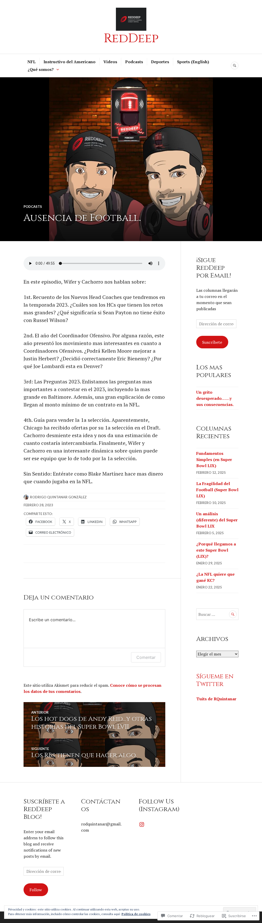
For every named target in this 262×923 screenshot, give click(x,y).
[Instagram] (142, 824)
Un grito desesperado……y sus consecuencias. (215, 398)
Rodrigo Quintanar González (58, 497)
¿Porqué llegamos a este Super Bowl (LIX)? (216, 550)
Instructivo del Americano (69, 62)
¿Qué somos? (41, 69)
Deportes (160, 62)
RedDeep (131, 38)
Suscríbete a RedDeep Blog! (44, 809)
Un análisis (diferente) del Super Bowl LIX (217, 520)
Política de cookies (136, 914)
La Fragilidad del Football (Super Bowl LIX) (217, 490)
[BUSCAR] (234, 65)
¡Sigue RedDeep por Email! (213, 268)
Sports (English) (193, 62)
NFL (31, 62)
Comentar (146, 657)
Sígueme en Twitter (215, 680)
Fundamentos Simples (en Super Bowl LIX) (214, 459)
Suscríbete (212, 342)
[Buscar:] (217, 614)
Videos (110, 62)
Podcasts (134, 62)
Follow (35, 890)
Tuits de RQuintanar (216, 699)
